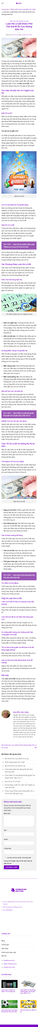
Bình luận (7, 813)
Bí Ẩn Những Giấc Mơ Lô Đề (14, 762)
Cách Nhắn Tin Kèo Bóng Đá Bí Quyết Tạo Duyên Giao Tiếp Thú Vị (28, 991)
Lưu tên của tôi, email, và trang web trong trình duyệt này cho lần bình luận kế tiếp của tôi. (18, 860)
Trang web (7, 848)
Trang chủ (5, 9)
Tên (5, 830)
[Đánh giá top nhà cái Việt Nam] (19, 3)
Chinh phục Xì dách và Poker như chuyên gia (8, 990)
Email (6, 839)
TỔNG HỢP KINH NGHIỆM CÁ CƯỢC (23, 9)
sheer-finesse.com (10, 964)
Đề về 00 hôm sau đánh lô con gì (17, 759)
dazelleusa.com (9, 960)
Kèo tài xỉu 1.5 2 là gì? (12, 781)
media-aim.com (9, 967)
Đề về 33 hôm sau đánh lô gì (15, 766)
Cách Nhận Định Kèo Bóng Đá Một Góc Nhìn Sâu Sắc (9, 1010)
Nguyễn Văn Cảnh (26, 34)
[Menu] (2, 3)
